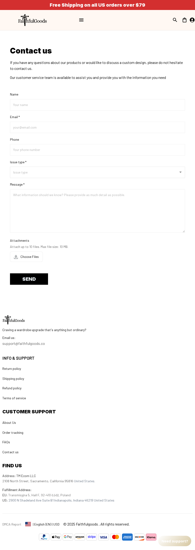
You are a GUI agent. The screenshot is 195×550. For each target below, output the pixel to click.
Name (14, 94)
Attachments (19, 240)
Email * (15, 117)
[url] (8, 337)
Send (29, 279)
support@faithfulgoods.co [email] (23, 343)
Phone (14, 139)
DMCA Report (11, 524)
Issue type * (18, 162)
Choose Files (29, 257)
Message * (17, 184)
